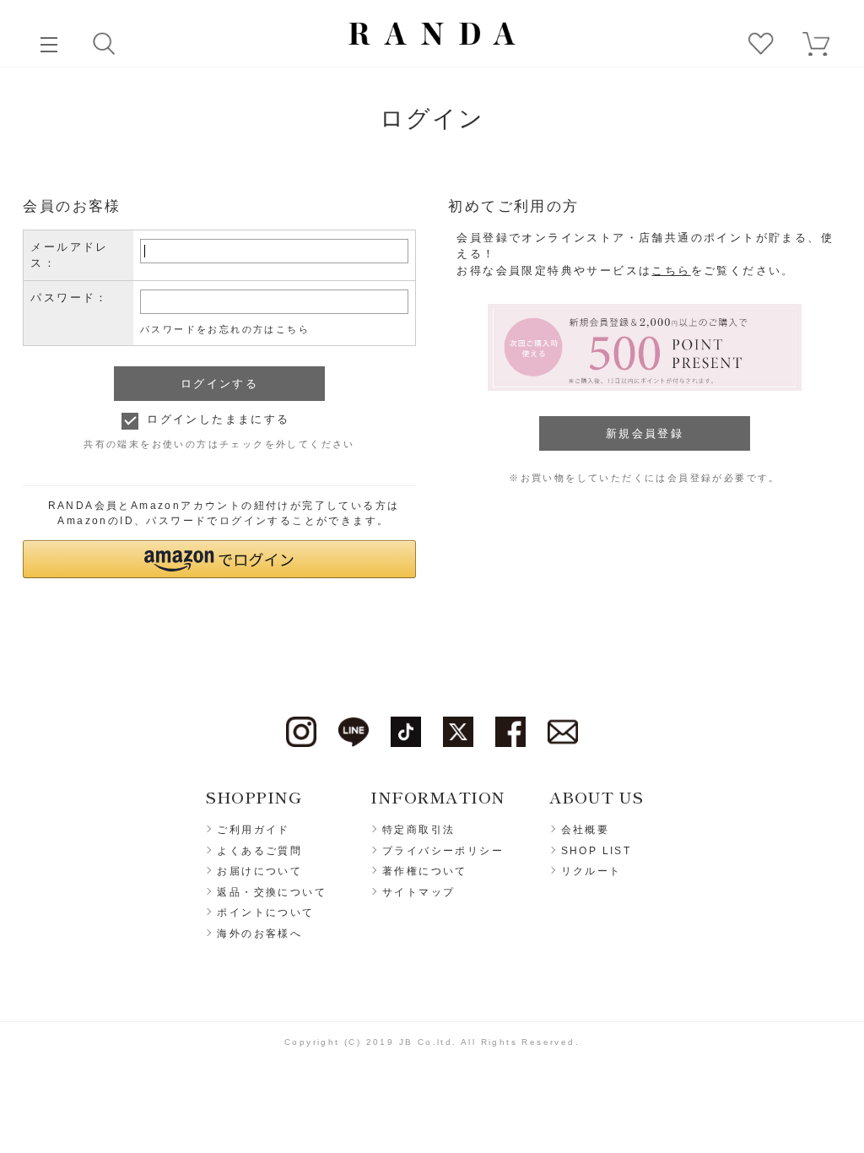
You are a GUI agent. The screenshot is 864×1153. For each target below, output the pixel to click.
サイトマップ (418, 892)
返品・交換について (272, 892)
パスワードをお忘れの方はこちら (225, 329)
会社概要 (585, 830)
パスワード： (69, 297)
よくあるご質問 (259, 851)
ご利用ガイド (253, 830)
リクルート (591, 871)
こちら (670, 270)
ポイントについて (265, 912)
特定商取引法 (418, 830)
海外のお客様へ (259, 933)
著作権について (424, 871)
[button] (219, 559)
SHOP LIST (596, 851)
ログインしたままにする (218, 419)
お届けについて (259, 871)
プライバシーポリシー (443, 851)
